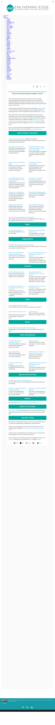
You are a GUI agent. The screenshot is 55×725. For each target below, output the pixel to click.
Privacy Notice (4, 703)
